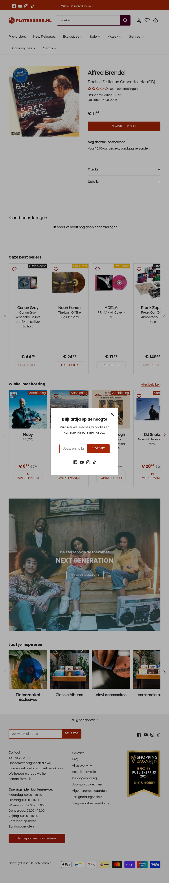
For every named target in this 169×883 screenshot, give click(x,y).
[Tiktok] (94, 462)
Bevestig (98, 448)
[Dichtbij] (112, 414)
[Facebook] (75, 462)
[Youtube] (82, 462)
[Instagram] (88, 462)
